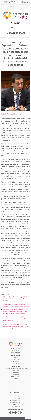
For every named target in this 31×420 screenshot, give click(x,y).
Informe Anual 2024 (16, 396)
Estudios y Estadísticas (16, 370)
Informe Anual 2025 (16, 394)
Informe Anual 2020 (16, 404)
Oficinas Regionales (16, 372)
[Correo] (23, 33)
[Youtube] (20, 33)
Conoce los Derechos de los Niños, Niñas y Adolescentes (16, 368)
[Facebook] (13, 33)
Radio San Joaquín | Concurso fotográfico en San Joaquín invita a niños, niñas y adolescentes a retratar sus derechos (16, 318)
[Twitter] (10, 33)
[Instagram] (17, 33)
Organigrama (16, 361)
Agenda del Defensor (16, 363)
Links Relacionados (16, 374)
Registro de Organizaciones (16, 376)
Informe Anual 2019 (16, 406)
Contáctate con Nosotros (16, 389)
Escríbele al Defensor (16, 385)
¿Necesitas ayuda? (16, 383)
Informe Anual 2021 (16, 402)
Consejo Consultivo (16, 359)
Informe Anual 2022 (16, 400)
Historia (16, 357)
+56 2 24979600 (17, 352)
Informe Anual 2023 (16, 398)
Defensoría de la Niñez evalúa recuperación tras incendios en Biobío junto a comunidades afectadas (15, 298)
